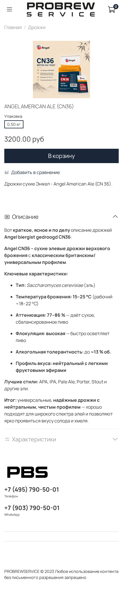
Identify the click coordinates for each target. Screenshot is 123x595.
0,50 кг (14, 124)
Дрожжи (36, 27)
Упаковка (13, 116)
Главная (13, 27)
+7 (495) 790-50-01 (31, 489)
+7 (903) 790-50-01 (31, 508)
